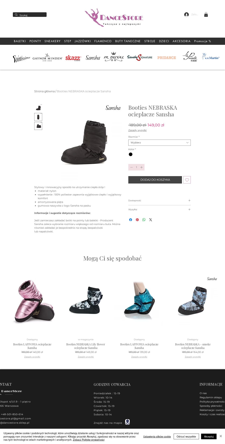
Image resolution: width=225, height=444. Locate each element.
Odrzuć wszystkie (186, 436)
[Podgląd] (32, 301)
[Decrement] (131, 167)
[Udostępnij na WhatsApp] (144, 220)
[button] (206, 14)
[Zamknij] (221, 436)
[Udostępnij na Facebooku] (130, 220)
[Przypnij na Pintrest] (137, 220)
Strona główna (44, 91)
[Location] (127, 422)
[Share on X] (151, 220)
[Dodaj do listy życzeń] (187, 180)
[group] (112, 314)
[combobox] (159, 143)
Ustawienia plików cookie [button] (157, 436)
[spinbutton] (136, 167)
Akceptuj (209, 436)
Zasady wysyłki (137, 130)
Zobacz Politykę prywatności (88, 439)
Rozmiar (134, 136)
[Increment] (142, 167)
